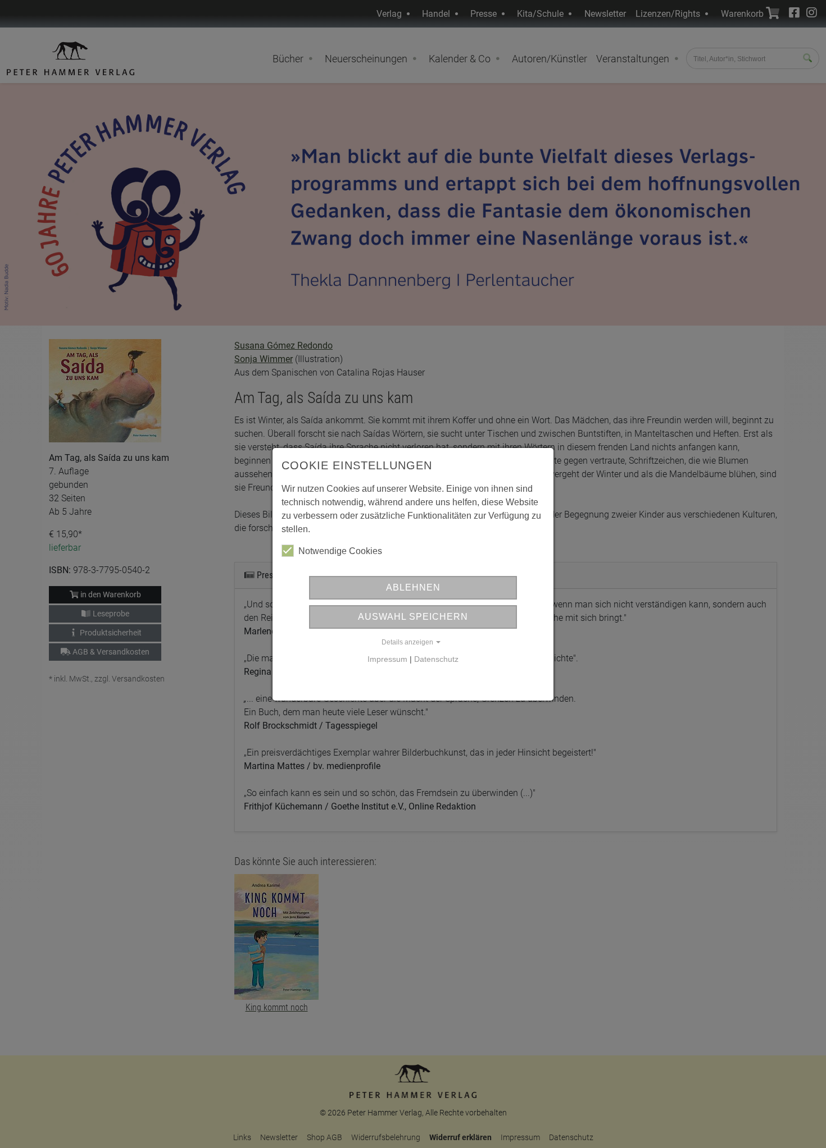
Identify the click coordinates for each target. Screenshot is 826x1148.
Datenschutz (436, 659)
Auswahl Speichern (413, 616)
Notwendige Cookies (340, 551)
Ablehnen (413, 587)
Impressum (387, 659)
